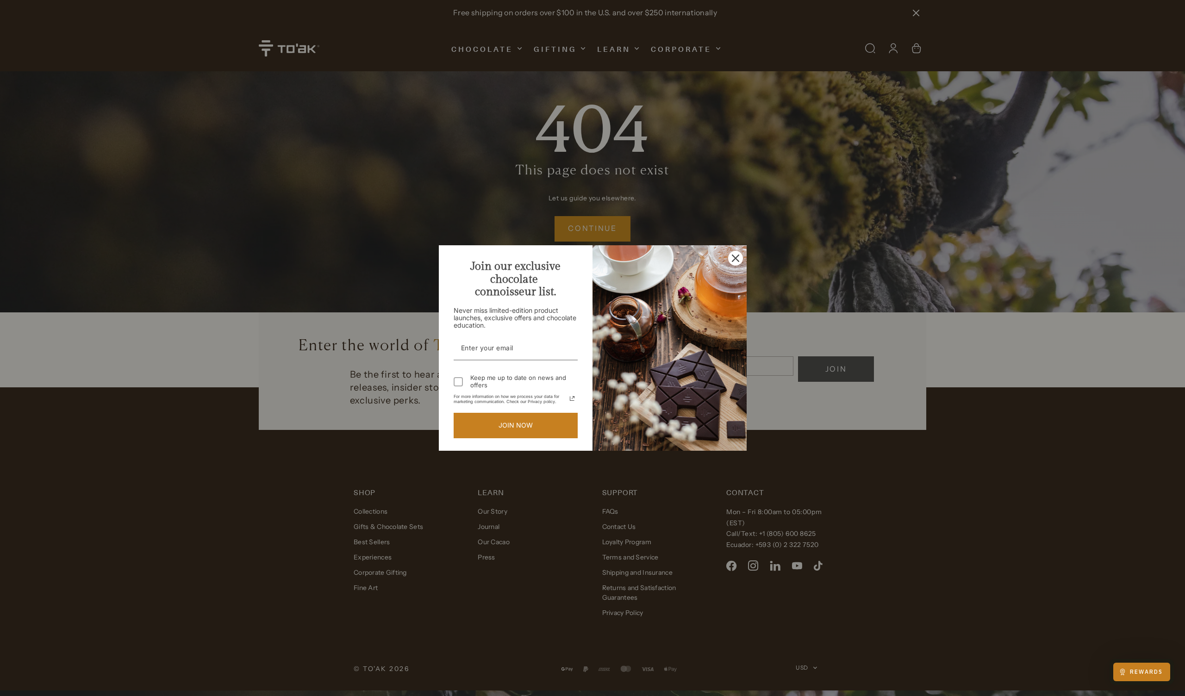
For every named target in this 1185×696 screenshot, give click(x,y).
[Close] (735, 258)
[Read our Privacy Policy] (572, 398)
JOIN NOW (516, 425)
